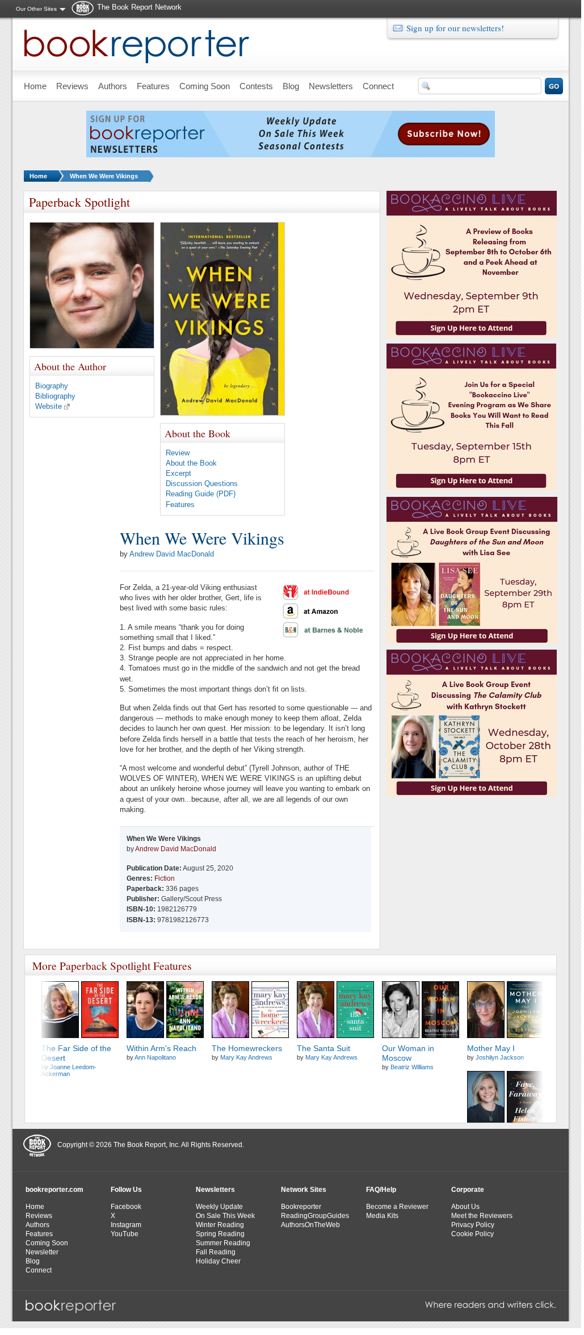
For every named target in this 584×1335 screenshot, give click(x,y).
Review (178, 453)
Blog (33, 1261)
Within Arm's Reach (161, 1048)
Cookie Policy (472, 1234)
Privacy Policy (472, 1224)
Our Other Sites (36, 9)
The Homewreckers (247, 1048)
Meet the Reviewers (481, 1215)
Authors (37, 1224)
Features (180, 504)
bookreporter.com (54, 1189)
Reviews (39, 1215)
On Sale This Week (225, 1215)
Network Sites (303, 1189)
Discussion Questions (202, 483)
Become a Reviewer (397, 1206)
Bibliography (55, 396)
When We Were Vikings (104, 176)
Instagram (126, 1224)
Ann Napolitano (155, 1057)
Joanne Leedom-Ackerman (68, 1070)
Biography (51, 386)
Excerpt (178, 473)
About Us (465, 1206)
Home (38, 176)
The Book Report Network (139, 7)
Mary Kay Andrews (246, 1057)
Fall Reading (216, 1252)
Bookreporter (301, 1206)
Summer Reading (223, 1243)
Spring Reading (220, 1234)
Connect (39, 1270)
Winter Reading (220, 1224)
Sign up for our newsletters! (455, 28)
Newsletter (42, 1252)
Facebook (126, 1206)
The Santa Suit (323, 1048)
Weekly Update (219, 1206)
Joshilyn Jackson (500, 1057)
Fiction (164, 878)
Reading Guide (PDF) (201, 493)
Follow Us (126, 1189)
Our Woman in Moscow (408, 1053)
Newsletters (215, 1189)
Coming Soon (47, 1243)
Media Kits (382, 1215)
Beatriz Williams (412, 1067)
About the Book (191, 463)
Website (48, 406)
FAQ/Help (381, 1189)
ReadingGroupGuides (315, 1215)
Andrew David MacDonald (171, 554)
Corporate (467, 1189)
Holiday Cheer (218, 1261)
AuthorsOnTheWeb (310, 1224)
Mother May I (491, 1048)
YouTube (124, 1234)
